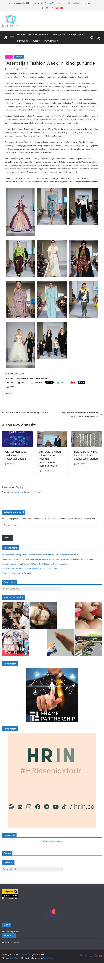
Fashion (9, 56)
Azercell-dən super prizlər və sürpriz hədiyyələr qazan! (16, 455)
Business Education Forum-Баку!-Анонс (26, 412)
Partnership (51, 41)
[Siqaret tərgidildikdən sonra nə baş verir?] (60, 642)
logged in (19, 492)
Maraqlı (57, 34)
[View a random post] (98, 38)
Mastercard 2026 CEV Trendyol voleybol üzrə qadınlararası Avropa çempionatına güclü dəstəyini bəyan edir (48, 559)
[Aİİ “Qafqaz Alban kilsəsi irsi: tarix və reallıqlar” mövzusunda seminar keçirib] (52, 433)
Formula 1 (22, 41)
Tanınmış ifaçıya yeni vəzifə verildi (16, 573)
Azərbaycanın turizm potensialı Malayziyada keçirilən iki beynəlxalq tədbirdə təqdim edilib (40, 555)
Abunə (8, 538)
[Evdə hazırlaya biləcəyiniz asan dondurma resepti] (43, 615)
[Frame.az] (5, 38)
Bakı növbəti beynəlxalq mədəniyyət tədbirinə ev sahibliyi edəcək (80, 415)
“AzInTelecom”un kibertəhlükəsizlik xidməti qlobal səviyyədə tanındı (31, 568)
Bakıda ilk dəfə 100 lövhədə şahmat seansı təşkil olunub (86, 455)
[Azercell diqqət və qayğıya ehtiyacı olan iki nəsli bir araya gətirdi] (15, 615)
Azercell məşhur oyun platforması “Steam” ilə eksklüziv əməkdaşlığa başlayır (35, 564)
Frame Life (75, 34)
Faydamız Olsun (37, 34)
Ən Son (21, 34)
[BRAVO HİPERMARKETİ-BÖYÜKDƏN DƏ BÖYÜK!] (88, 642)
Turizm (36, 41)
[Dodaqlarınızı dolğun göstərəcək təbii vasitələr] (88, 615)
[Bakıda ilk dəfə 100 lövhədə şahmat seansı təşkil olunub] (86, 433)
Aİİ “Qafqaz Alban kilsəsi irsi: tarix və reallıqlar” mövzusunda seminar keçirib (50, 458)
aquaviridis (23, 69)
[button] (47, 34)
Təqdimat (18, 56)
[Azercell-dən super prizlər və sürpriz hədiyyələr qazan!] (17, 433)
